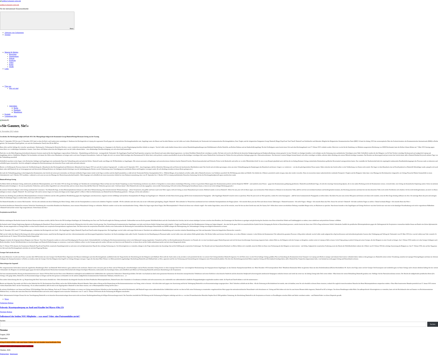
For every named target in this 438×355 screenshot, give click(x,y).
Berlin (16, 108)
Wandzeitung (14, 56)
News (7, 299)
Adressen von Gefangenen (14, 33)
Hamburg (17, 110)
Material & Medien (11, 52)
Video (11, 63)
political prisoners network (9, 5)
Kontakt (7, 114)
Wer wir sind (13, 88)
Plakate (11, 58)
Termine (7, 35)
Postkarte (12, 60)
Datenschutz (4, 354)
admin (16, 131)
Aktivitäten (13, 106)
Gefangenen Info (11, 116)
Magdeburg (18, 112)
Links (7, 69)
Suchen (2, 321)
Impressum (14, 354)
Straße (11, 67)
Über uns (8, 86)
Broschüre (13, 54)
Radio (11, 65)
